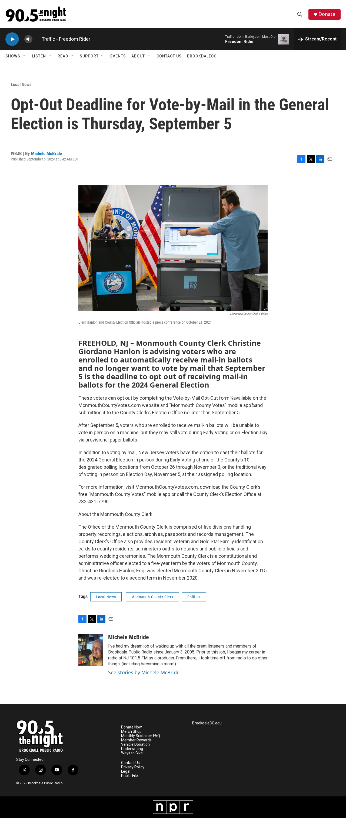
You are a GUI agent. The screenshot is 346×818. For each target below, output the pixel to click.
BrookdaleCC (202, 56)
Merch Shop (131, 732)
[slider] (37, 39)
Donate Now (131, 727)
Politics (193, 597)
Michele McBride (46, 153)
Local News (21, 84)
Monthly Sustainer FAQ (140, 736)
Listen (39, 56)
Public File (129, 776)
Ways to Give (132, 753)
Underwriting (132, 749)
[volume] (28, 39)
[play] (12, 39)
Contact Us (169, 56)
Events (118, 56)
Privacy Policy (132, 767)
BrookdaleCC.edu (207, 723)
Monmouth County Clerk (152, 597)
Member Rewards (136, 740)
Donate (326, 14)
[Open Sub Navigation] (24, 56)
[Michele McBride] (90, 650)
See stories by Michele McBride (143, 672)
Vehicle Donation (135, 744)
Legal (125, 771)
